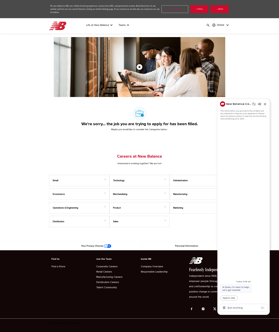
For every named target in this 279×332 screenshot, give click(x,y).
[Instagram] (203, 308)
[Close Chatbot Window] (265, 104)
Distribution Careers (107, 282)
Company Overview (152, 266)
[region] (243, 205)
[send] (263, 308)
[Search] (208, 25)
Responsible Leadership (154, 271)
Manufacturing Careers (109, 277)
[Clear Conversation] (254, 104)
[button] (175, 9)
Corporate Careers (107, 266)
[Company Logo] (58, 26)
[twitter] (214, 308)
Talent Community (106, 287)
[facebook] (191, 308)
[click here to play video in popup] (139, 67)
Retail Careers (104, 271)
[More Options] (224, 307)
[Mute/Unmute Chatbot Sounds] (259, 104)
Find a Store (58, 266)
